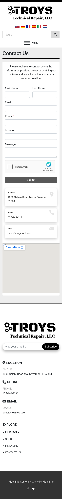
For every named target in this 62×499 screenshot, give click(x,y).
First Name (12, 88)
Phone (9, 116)
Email (9, 102)
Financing (12, 445)
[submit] (55, 34)
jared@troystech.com (20, 233)
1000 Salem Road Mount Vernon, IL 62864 (27, 374)
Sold (8, 439)
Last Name (38, 88)
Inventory (12, 432)
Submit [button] (31, 179)
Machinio (48, 481)
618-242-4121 (16, 217)
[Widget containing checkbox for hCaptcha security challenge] (30, 166)
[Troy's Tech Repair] (31, 330)
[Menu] (27, 43)
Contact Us (13, 452)
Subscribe (51, 346)
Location (10, 130)
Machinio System (19, 481)
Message (10, 144)
